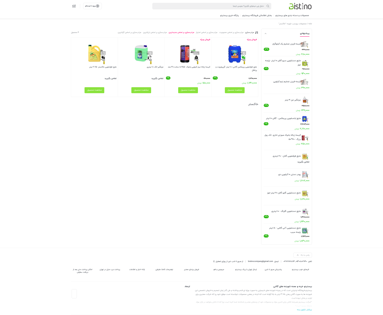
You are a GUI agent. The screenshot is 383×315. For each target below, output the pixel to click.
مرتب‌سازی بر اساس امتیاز (206, 32)
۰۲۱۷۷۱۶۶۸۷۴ (289, 261)
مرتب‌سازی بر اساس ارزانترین (155, 32)
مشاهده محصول (234, 90)
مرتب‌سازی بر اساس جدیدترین (181, 32)
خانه (310, 23)
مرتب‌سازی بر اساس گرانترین (129, 32)
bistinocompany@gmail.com (260, 261)
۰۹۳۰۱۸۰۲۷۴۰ (301, 261)
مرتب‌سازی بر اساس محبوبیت (231, 32)
